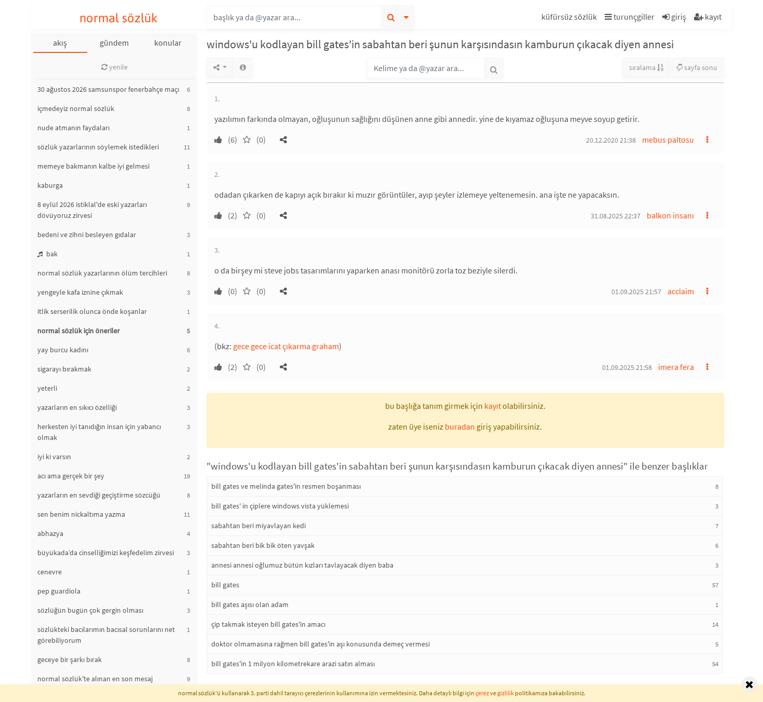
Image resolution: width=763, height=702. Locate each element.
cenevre (49, 571)
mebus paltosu (668, 139)
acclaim (680, 291)
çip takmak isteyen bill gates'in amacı (268, 624)
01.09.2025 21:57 (636, 291)
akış (60, 42)
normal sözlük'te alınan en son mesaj (95, 678)
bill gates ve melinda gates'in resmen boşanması (286, 486)
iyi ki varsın (54, 456)
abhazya (50, 533)
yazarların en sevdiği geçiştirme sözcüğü (98, 495)
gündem (114, 42)
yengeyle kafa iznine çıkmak (80, 292)
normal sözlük (118, 18)
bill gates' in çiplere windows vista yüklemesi (280, 506)
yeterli (47, 388)
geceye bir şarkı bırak (69, 659)
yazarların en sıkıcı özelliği (77, 407)
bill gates (225, 584)
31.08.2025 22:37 (616, 216)
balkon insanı (670, 215)
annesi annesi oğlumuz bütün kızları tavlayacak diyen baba (302, 565)
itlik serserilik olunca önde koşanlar (92, 311)
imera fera (676, 367)
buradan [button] (460, 426)
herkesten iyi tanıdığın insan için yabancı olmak (99, 432)
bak (51, 253)
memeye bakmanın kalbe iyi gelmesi (93, 166)
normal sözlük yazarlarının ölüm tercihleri (102, 273)
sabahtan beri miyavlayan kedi (258, 525)
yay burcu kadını (62, 349)
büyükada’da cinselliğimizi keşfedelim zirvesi (105, 552)
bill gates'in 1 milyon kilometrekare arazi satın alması (293, 663)
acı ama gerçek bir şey (70, 475)
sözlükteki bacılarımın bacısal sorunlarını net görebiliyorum (106, 635)
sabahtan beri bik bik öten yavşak (263, 545)
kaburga (50, 185)
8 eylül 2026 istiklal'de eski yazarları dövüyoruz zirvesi (92, 210)
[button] (570, 18)
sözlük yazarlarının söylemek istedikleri (98, 147)
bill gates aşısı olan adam (250, 604)
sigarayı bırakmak (64, 369)
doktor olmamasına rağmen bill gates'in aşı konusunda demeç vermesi (320, 644)
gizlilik (505, 693)
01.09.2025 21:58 (627, 367)
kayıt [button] (492, 406)
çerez (482, 693)
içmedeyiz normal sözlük (75, 108)
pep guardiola (58, 591)
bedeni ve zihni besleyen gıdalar (86, 234)
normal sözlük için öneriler (78, 330)
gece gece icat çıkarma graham (286, 346)
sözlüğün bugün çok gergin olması (90, 610)
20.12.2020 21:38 (611, 140)
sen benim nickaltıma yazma (81, 514)
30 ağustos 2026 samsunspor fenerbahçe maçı (108, 89)
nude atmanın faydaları (73, 127)
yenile (117, 67)
